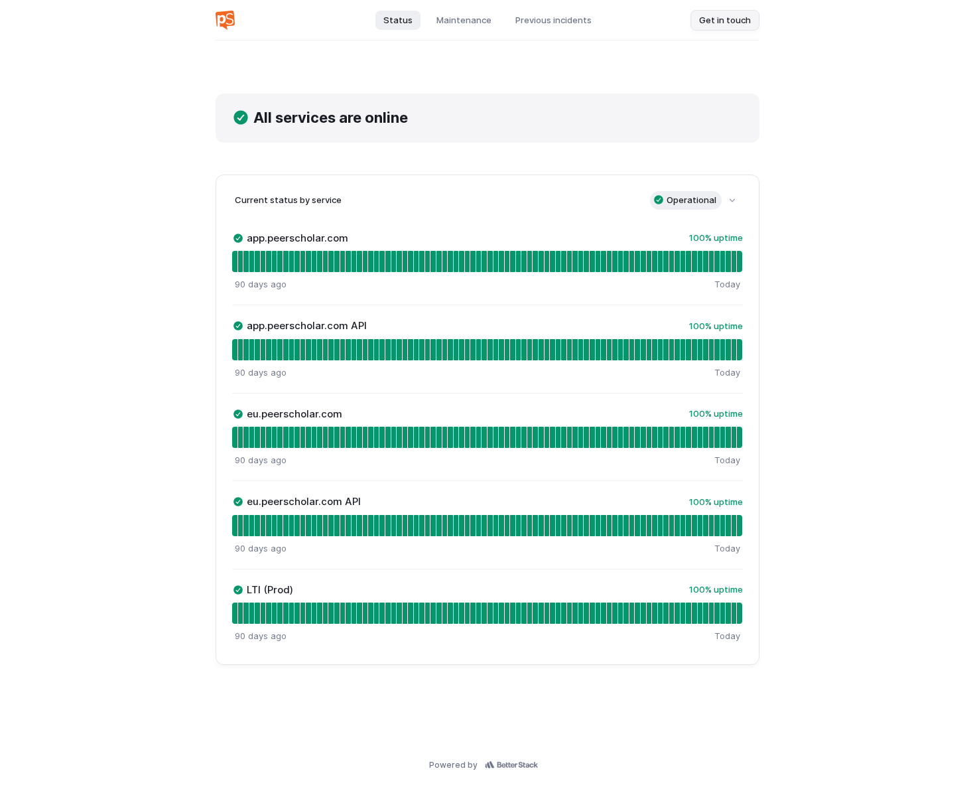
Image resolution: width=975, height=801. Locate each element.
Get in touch (725, 20)
